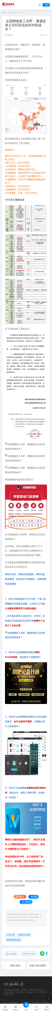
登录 (46, 5)
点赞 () (27, 902)
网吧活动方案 (24, 935)
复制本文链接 (29, 954)
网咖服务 (10, 35)
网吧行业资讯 (14, 13)
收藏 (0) (21, 897)
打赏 (34, 897)
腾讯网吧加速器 (13, 940)
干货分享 (10, 935)
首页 (5, 13)
